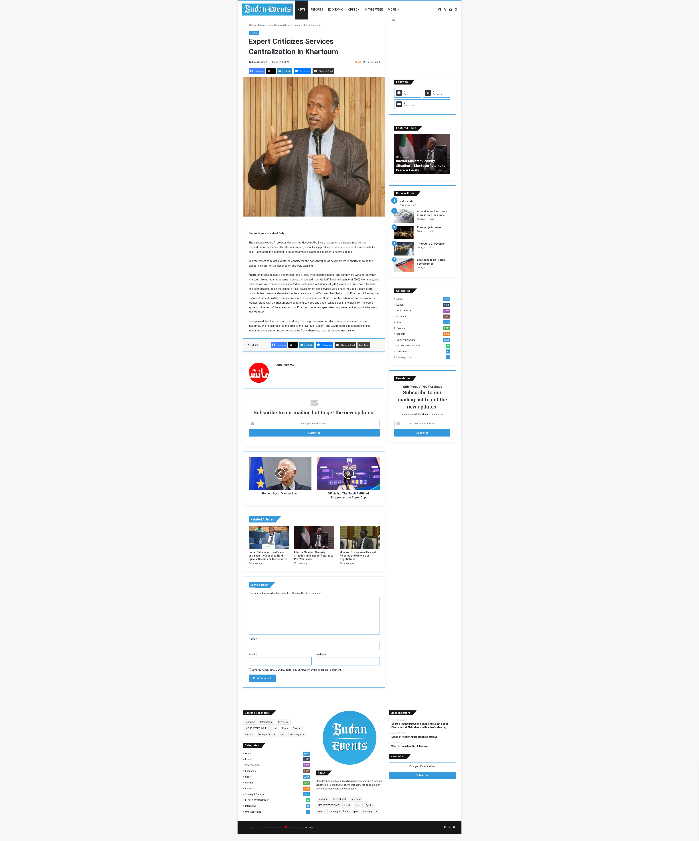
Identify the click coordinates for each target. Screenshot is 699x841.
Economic (335, 9)
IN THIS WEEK (374, 9)
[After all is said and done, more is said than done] (404, 216)
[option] (422, 154)
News (301, 9)
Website (321, 654)
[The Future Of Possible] (404, 249)
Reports (317, 9)
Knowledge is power (429, 227)
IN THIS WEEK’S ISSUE (408, 345)
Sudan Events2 (259, 62)
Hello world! (407, 201)
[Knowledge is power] (404, 232)
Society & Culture (405, 339)
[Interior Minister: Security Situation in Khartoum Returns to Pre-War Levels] (314, 537)
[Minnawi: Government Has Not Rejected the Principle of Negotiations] (360, 537)
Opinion (354, 9)
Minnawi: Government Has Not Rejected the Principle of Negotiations (358, 556)
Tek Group (309, 827)
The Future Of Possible (431, 243)
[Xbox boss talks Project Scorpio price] (404, 265)
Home (254, 25)
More (392, 9)
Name (253, 639)
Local (399, 304)
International (403, 310)
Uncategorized (404, 357)
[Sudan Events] (267, 9)
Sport (399, 322)
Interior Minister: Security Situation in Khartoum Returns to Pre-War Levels (313, 556)
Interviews (402, 351)
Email (253, 654)
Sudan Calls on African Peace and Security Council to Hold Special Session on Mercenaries (268, 556)
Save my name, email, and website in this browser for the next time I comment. (297, 670)
